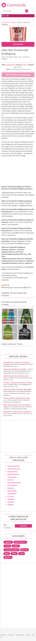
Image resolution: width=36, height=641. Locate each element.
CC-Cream (10, 496)
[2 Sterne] (4, 285)
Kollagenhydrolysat (13, 474)
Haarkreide (10, 499)
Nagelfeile (10, 504)
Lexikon (15, 546)
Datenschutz (11, 635)
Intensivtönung (11, 493)
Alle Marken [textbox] (7, 527)
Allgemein (8, 542)
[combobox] (8, 527)
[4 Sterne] (7, 285)
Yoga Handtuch (12, 477)
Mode (7, 553)
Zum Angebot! (18, 44)
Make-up (24, 550)
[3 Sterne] (5, 285)
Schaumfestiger (12, 490)
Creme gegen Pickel (13, 466)
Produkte (13, 22)
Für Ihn (7, 546)
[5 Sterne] (8, 285)
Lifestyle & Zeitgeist (11, 550)
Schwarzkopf (10, 64)
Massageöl (10, 488)
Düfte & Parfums (20, 542)
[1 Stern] (2, 285)
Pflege (14, 553)
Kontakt (28, 635)
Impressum (4, 635)
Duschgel (10, 479)
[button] (4, 15)
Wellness (8, 557)
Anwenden (23, 526)
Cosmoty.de (5, 22)
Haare (25, 64)
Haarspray (10, 502)
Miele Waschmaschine (14, 482)
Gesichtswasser (12, 485)
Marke (5, 525)
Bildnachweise (20, 635)
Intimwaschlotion (12, 471)
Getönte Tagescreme (13, 468)
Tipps (21, 553)
